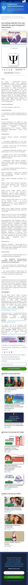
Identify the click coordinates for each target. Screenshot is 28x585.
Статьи (13, 16)
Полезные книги (19, 16)
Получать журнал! (14, 369)
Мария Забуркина (9, 510)
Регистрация (17, 1)
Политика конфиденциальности (14, 580)
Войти (10, 1)
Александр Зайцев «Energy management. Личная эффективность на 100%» (11, 448)
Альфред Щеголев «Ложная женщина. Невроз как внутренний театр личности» (13, 407)
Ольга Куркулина (9, 545)
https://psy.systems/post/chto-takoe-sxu (17, 334)
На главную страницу (5, 16)
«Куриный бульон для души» (12, 281)
